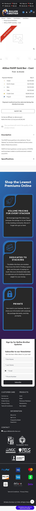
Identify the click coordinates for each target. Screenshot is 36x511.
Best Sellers (22, 406)
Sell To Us (13, 417)
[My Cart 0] (30, 12)
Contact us (4, 396)
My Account (5, 398)
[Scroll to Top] (32, 501)
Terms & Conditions (7, 406)
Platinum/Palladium (25, 401)
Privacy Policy (5, 403)
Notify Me (18, 111)
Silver (20, 398)
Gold (20, 396)
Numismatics (23, 403)
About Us (13, 415)
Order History (5, 401)
